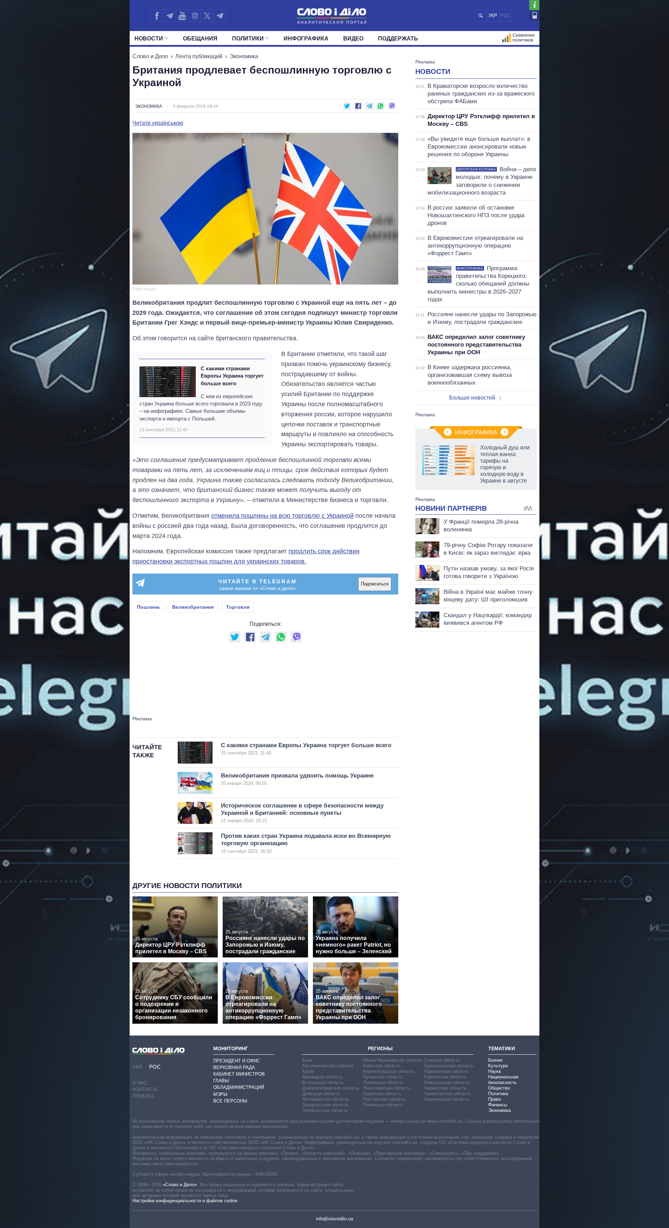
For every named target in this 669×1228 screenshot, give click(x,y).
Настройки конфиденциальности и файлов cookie (184, 1200)
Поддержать (398, 38)
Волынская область (323, 1082)
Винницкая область (322, 1076)
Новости (148, 38)
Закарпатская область (325, 1104)
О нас (139, 1082)
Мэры (220, 1094)
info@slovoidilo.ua (334, 1218)
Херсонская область (445, 1076)
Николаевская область (387, 1088)
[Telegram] (169, 15)
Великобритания (193, 607)
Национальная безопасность (503, 1079)
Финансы (497, 1104)
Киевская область (382, 1065)
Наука (494, 1071)
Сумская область (442, 1060)
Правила (143, 1096)
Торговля (237, 607)
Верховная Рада (234, 1067)
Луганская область (383, 1076)
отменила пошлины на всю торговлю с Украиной (282, 515)
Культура (498, 1065)
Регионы (380, 1048)
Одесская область (382, 1093)
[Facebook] (157, 15)
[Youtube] (182, 15)
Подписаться (375, 583)
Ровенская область (383, 1104)
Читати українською (157, 123)
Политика (498, 1093)
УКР (493, 15)
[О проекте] (534, 5)
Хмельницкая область (447, 1082)
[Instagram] (194, 15)
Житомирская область (325, 1099)
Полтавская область (384, 1099)
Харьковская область (446, 1071)
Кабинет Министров (239, 1074)
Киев (307, 1060)
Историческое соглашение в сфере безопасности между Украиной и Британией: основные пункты (302, 813)
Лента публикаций (198, 56)
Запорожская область (325, 1110)
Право (494, 1099)
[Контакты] (534, 15)
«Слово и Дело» (180, 1184)
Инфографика (306, 38)
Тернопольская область (449, 1065)
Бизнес (495, 1060)
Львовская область (383, 1082)
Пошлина (148, 607)
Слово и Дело (150, 56)
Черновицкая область (446, 1099)
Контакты (144, 1089)
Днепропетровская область (330, 1088)
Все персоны (230, 1101)
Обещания (200, 38)
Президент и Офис (236, 1060)
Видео (353, 38)
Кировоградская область (389, 1071)
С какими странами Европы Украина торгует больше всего (232, 375)
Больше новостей (472, 398)
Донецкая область (321, 1093)
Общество (499, 1088)
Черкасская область (445, 1088)
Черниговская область (447, 1093)
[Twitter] (207, 15)
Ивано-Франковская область (393, 1060)
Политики (248, 38)
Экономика (244, 56)
